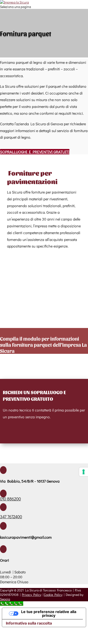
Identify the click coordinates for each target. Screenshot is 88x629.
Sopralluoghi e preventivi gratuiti (34, 151)
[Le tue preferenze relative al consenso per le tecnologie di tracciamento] (83, 471)
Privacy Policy (31, 594)
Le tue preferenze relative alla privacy (48, 613)
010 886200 (10, 499)
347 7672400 (11, 516)
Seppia (5, 599)
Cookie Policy (53, 594)
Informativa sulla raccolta (29, 623)
